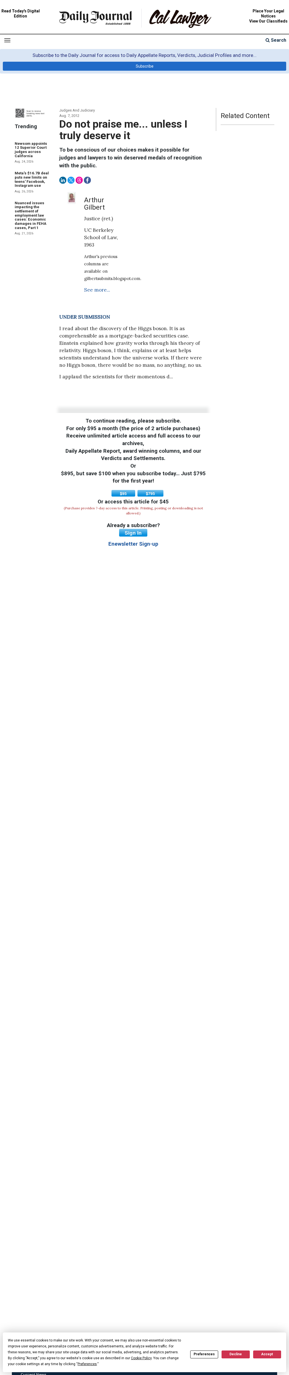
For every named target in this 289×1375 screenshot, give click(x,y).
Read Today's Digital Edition (20, 13)
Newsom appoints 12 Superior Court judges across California (31, 149)
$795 (150, 493)
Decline (235, 1354)
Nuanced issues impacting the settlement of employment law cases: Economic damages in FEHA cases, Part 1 (30, 215)
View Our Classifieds (268, 21)
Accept (267, 1354)
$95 (123, 493)
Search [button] (278, 40)
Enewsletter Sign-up (133, 544)
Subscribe (145, 66)
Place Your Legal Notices (268, 13)
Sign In (133, 532)
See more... (97, 290)
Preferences (204, 1354)
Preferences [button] (87, 1364)
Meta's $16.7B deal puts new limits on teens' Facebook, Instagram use (32, 179)
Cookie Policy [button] (141, 1358)
